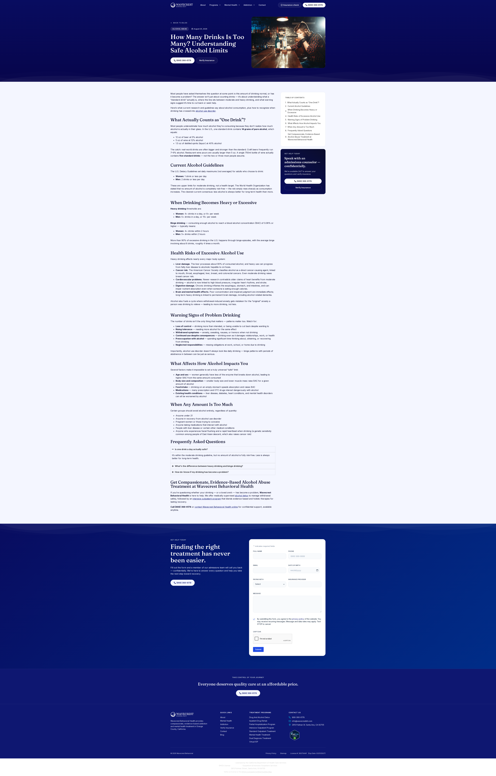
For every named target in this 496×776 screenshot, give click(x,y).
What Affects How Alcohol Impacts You (304, 123)
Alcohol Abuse (179, 29)
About (203, 5)
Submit (258, 649)
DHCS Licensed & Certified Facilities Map (257, 772)
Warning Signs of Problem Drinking (302, 120)
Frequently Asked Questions (300, 130)
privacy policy (298, 619)
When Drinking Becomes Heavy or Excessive (302, 111)
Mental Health (230, 5)
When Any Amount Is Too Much (301, 127)
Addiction (248, 5)
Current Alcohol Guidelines (299, 106)
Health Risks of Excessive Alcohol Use (304, 116)
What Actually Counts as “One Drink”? (303, 102)
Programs (214, 5)
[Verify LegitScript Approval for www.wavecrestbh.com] (294, 739)
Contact (262, 5)
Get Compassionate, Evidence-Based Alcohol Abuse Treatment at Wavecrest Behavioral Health (304, 137)
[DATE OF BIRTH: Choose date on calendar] (317, 570)
